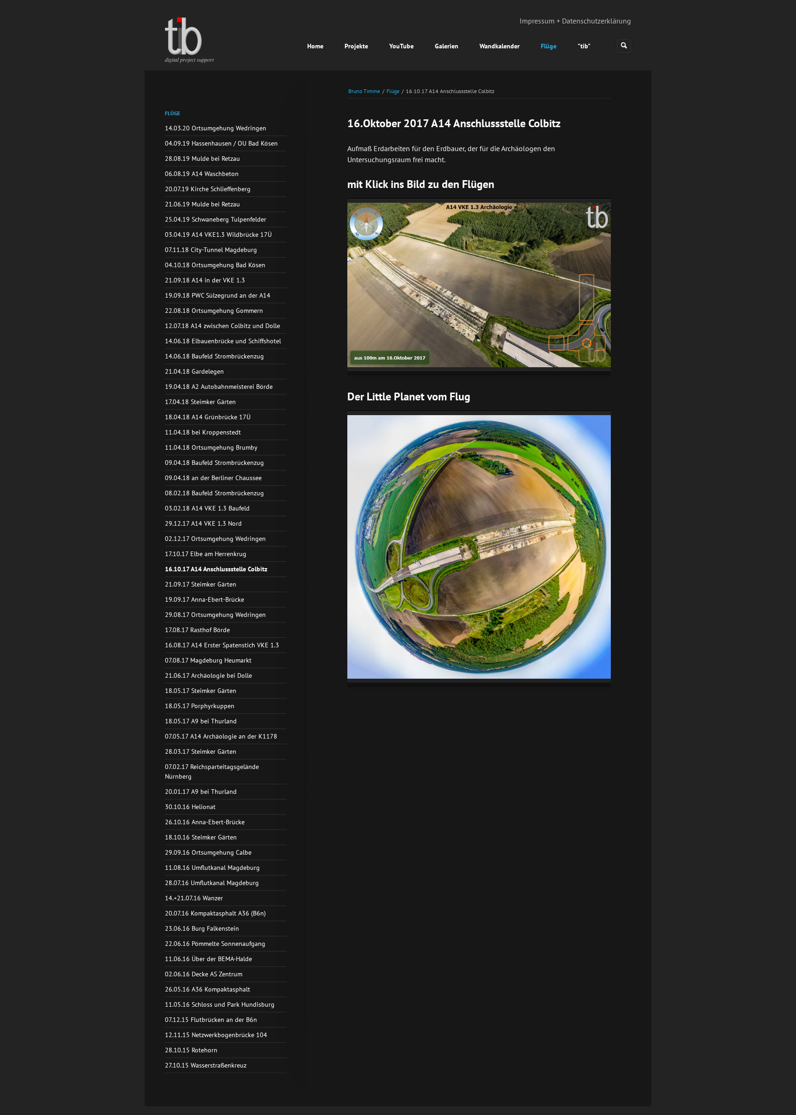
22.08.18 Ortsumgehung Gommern (214, 310)
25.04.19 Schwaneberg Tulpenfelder (215, 219)
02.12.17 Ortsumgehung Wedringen (215, 538)
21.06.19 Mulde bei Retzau (202, 204)
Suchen (624, 46)
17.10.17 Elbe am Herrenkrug (205, 554)
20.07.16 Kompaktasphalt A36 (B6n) (215, 913)
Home (315, 46)
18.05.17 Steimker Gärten (200, 691)
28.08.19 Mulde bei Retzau (202, 158)
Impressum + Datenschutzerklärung (575, 20)
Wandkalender (500, 46)
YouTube (401, 46)
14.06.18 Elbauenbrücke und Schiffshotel (223, 341)
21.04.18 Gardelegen (194, 371)
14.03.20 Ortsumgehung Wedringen (215, 128)
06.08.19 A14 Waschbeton (202, 174)
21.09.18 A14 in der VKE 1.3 (205, 280)
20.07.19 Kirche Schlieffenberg (208, 189)
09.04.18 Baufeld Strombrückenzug (214, 462)
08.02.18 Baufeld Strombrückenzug (214, 493)
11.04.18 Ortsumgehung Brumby (211, 447)
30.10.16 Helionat (190, 807)
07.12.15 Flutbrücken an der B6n (211, 1019)
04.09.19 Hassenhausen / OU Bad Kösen (221, 143)
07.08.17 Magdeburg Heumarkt (208, 660)
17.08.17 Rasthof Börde (197, 630)
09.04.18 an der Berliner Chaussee (213, 478)
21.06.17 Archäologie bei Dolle (208, 675)
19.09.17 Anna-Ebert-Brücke (204, 599)
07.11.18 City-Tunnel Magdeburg (211, 250)
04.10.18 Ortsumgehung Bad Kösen (215, 265)
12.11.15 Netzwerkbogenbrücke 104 (216, 1035)
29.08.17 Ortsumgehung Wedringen (215, 614)
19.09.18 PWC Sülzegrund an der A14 (217, 295)
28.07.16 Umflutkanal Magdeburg (212, 883)
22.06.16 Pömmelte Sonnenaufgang (215, 943)
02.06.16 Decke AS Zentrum (203, 974)
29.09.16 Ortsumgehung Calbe (208, 852)
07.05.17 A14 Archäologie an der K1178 (221, 736)
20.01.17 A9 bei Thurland (201, 791)
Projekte (356, 46)
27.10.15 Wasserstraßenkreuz (205, 1065)
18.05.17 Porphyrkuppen (199, 706)
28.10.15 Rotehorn (191, 1050)
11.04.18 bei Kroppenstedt (203, 432)
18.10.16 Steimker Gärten (201, 837)
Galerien (446, 46)
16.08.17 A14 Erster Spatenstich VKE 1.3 (222, 645)
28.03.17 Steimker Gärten (200, 751)
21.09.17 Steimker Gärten (200, 584)
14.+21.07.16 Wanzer (194, 898)
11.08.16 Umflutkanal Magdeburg (212, 867)
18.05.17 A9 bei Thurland (201, 721)
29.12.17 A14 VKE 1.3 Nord (203, 523)
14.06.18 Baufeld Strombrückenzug (214, 356)
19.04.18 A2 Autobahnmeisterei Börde (219, 386)
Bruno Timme (364, 91)
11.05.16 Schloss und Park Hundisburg (220, 1004)
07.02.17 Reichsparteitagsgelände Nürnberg (212, 771)
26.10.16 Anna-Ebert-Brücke (205, 822)
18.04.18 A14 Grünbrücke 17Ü (208, 417)
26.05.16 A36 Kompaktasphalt (207, 989)
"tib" (584, 46)
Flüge (548, 46)
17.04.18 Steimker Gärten (200, 402)
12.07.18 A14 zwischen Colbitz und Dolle (222, 326)
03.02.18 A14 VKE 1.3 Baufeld (207, 508)
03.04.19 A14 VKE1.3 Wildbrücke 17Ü (218, 234)
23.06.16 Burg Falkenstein (202, 928)
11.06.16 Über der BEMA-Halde (208, 959)
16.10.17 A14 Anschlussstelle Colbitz (216, 569)
